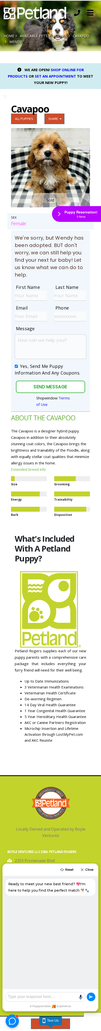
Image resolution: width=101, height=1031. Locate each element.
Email (22, 308)
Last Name (67, 287)
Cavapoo (81, 35)
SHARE (54, 118)
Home (9, 35)
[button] (90, 13)
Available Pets (34, 35)
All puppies (24, 118)
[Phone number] (77, 13)
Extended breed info (28, 469)
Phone (62, 308)
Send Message (50, 387)
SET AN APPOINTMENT (55, 76)
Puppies (60, 35)
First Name (28, 287)
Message (25, 328)
